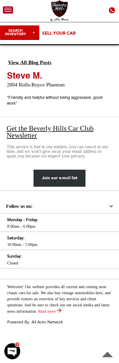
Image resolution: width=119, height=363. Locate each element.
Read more (47, 311)
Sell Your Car (59, 33)
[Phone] (112, 10)
